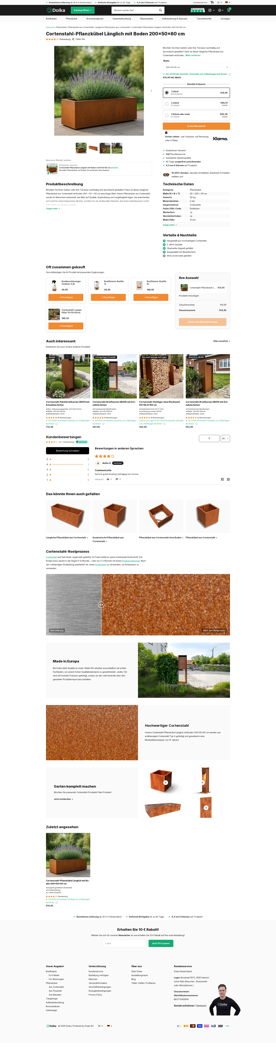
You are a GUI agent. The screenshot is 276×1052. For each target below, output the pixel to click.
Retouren (93, 979)
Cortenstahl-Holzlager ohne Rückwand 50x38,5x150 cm (159, 403)
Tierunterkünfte (204, 18)
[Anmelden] (220, 10)
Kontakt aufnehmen (184, 1005)
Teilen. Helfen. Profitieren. (143, 983)
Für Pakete (54, 975)
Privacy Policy (95, 994)
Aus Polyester (55, 991)
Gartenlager (51, 1010)
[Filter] (209, 438)
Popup (229, 74)
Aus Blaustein (55, 994)
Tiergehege (51, 998)
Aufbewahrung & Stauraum (174, 18)
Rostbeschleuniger (131, 561)
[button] (52, 39)
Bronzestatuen (53, 1006)
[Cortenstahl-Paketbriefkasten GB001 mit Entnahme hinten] (68, 376)
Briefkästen (51, 18)
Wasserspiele (146, 18)
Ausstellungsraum (139, 975)
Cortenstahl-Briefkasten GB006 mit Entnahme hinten (114, 403)
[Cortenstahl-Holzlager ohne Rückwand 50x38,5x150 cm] (161, 376)
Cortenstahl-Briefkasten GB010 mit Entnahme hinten (207, 403)
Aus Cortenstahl (56, 987)
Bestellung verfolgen (99, 975)
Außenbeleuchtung (55, 1002)
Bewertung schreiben (67, 450)
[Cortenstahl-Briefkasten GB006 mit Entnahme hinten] (115, 376)
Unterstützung (97, 966)
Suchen (160, 10)
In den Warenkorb (196, 126)
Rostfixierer (100, 564)
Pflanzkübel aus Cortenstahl (81, 27)
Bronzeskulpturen (95, 18)
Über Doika (136, 971)
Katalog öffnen (82, 10)
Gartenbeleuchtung (122, 18)
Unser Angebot (55, 966)
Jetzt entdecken (62, 799)
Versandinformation (98, 983)
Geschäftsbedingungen (100, 987)
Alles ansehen (221, 341)
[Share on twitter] (228, 479)
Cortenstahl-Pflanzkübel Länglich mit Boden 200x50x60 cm (67, 882)
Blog (133, 979)
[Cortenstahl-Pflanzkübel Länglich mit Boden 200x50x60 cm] (68, 855)
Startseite (50, 27)
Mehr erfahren (193, 55)
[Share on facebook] (222, 479)
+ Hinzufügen (66, 297)
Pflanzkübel (71, 18)
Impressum (201, 1005)
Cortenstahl (51, 557)
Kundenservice (200, 2)
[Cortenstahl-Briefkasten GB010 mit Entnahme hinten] (208, 376)
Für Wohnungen (56, 979)
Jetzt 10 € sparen (161, 943)
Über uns (136, 966)
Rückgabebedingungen (100, 991)
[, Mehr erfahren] (211, 10)
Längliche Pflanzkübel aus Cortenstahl (112, 27)
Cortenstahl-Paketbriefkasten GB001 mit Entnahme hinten (68, 403)
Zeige (52, 208)
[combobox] (197, 67)
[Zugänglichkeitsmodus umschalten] (212, 2)
